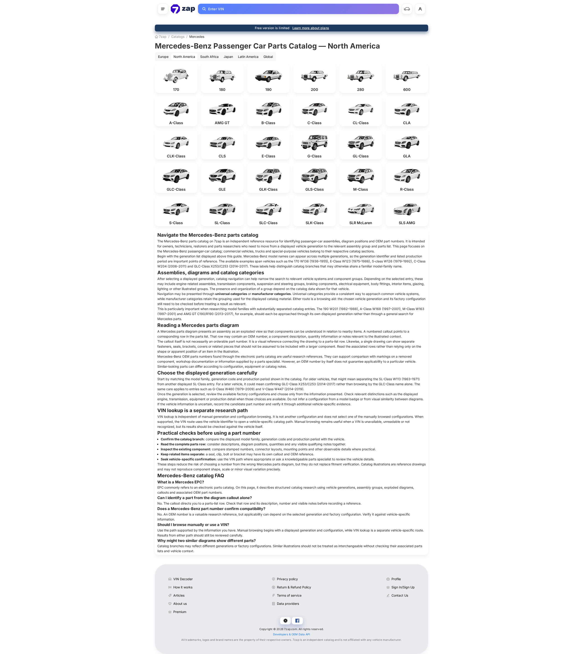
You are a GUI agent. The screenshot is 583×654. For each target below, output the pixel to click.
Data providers (288, 603)
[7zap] (183, 8)
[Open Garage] (407, 9)
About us (180, 603)
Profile (396, 579)
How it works (182, 587)
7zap (162, 36)
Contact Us (399, 595)
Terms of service (289, 595)
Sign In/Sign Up (403, 587)
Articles (178, 595)
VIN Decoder (183, 579)
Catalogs (177, 36)
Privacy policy (287, 579)
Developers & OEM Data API (291, 634)
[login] (420, 9)
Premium (179, 612)
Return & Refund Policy (294, 587)
